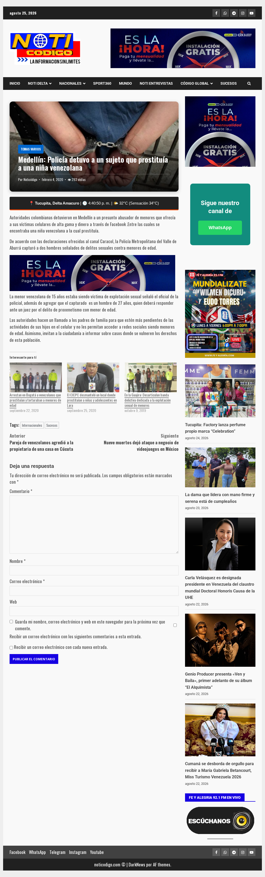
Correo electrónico (27, 581)
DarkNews (137, 864)
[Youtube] (251, 13)
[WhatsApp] (225, 13)
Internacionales (32, 425)
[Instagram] (243, 13)
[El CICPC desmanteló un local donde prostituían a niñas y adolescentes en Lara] (93, 377)
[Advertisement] (183, 48)
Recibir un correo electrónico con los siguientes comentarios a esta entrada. (75, 636)
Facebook (17, 852)
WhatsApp (220, 227)
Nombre (18, 561)
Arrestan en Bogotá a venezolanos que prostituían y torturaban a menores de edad (35, 400)
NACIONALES (70, 83)
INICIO (15, 83)
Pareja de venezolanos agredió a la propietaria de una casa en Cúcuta (41, 442)
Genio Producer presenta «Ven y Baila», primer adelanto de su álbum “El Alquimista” (218, 681)
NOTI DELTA (38, 83)
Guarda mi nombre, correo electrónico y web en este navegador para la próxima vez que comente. (90, 625)
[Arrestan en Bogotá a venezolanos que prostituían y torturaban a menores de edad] (36, 377)
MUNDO (125, 83)
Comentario (21, 491)
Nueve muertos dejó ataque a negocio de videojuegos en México (141, 442)
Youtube (97, 852)
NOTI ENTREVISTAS (156, 83)
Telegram (57, 852)
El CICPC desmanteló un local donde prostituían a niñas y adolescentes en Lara (92, 400)
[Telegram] (234, 13)
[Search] (249, 83)
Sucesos (51, 425)
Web (13, 601)
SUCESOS (228, 83)
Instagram (77, 852)
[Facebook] (216, 13)
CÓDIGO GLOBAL (195, 83)
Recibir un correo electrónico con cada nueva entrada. (60, 647)
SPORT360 (102, 83)
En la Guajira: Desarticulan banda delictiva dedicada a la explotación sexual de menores (147, 400)
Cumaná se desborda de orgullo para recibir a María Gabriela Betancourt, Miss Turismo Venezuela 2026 (219, 770)
